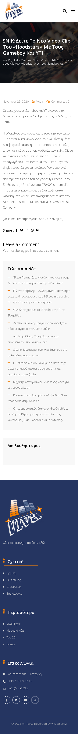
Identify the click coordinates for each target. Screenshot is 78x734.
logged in (26, 250)
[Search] (65, 10)
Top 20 (11, 637)
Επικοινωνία (14, 593)
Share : (8, 230)
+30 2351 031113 (20, 681)
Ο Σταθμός (14, 580)
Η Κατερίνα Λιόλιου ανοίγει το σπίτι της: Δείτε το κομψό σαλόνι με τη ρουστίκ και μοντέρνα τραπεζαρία (37, 368)
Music (39, 101)
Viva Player (13, 624)
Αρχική (11, 573)
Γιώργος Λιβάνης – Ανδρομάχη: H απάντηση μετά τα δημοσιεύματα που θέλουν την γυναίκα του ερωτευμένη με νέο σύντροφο (39, 296)
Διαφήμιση (14, 586)
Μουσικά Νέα (15, 630)
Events (11, 644)
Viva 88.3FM (59, 723)
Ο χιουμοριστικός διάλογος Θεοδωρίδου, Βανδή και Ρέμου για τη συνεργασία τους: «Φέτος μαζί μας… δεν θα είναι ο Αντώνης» (38, 414)
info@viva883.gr (19, 688)
